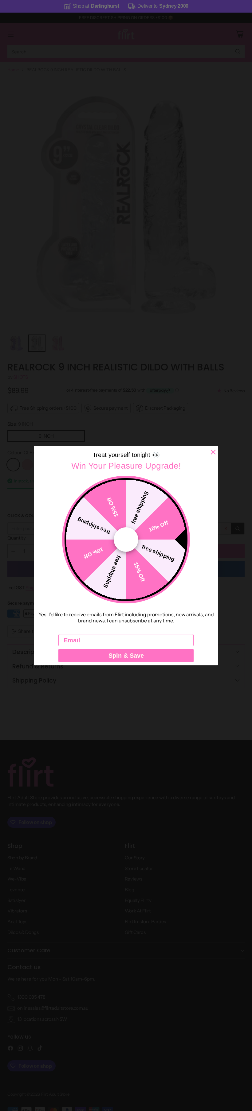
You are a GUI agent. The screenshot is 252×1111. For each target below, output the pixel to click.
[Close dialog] (213, 452)
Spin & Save (126, 655)
